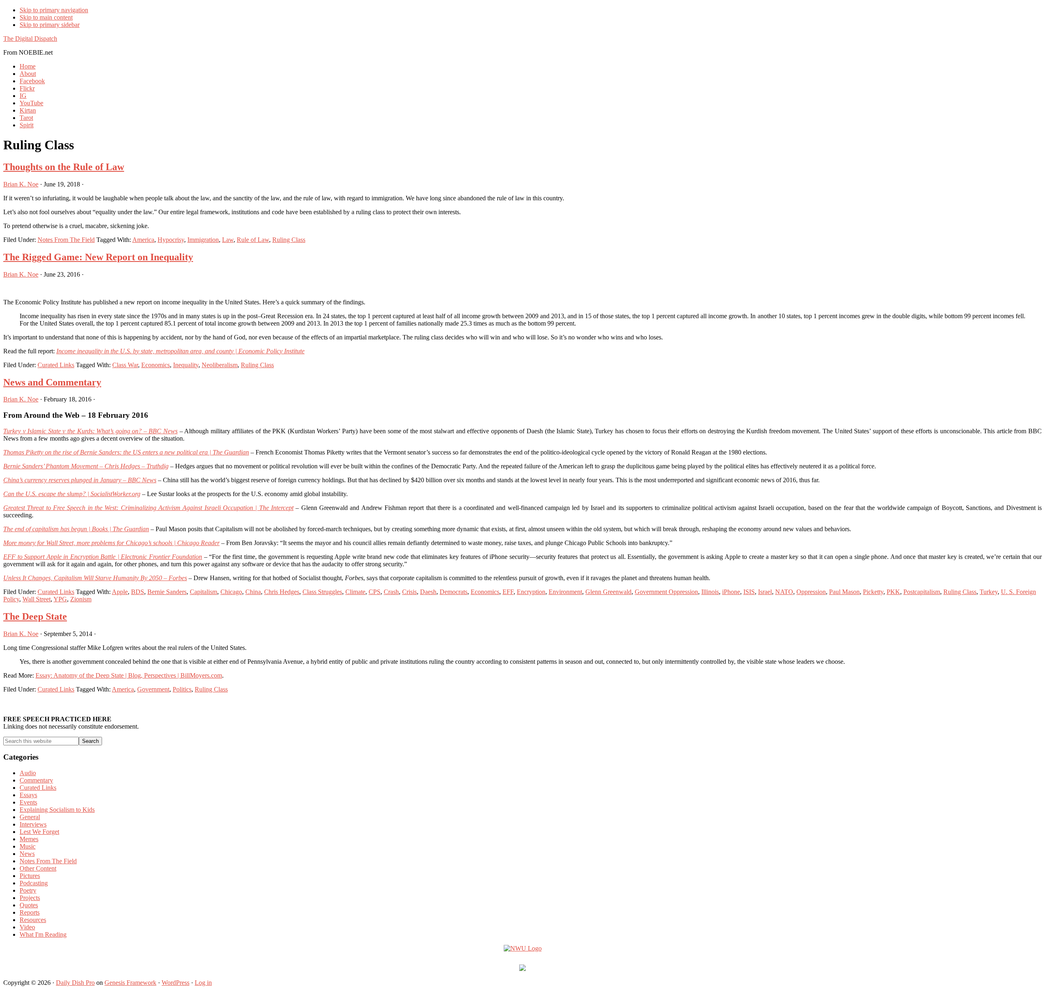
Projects (30, 897)
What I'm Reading (43, 934)
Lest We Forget (39, 831)
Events (28, 802)
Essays (28, 794)
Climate (355, 591)
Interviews (33, 824)
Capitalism (203, 591)
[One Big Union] (522, 968)
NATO (784, 591)
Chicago (231, 591)
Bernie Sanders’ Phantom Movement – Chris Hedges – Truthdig (86, 466)
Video (27, 927)
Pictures (30, 875)
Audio (28, 772)
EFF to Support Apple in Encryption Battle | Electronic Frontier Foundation (102, 556)
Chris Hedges (281, 591)
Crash (391, 591)
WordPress (175, 982)
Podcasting (34, 883)
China (253, 591)
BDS (137, 591)
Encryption (531, 591)
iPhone (731, 591)
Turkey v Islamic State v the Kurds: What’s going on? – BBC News (90, 431)
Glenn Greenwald (608, 591)
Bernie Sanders (167, 591)
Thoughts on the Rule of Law (63, 167)
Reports (30, 912)
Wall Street (36, 599)
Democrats (453, 591)
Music (28, 846)
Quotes (29, 905)
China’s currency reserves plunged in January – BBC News (79, 480)
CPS (374, 591)
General (30, 816)
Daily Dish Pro (75, 982)
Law (227, 239)
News (27, 853)
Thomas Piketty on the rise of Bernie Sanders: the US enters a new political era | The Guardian (126, 452)
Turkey (989, 591)
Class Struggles (322, 591)
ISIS (749, 591)
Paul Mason (844, 591)
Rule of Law (253, 239)
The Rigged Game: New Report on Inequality (98, 257)
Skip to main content (46, 17)
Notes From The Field (66, 239)
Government (153, 689)
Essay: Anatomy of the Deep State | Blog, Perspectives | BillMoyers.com (129, 675)
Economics (155, 364)
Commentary (36, 780)
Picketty (873, 591)
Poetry (28, 890)
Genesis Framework (130, 982)
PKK (893, 591)
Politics (182, 689)
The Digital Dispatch (30, 38)
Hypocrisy (171, 239)
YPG (60, 599)
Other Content (38, 868)
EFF (508, 591)
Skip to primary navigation (54, 10)
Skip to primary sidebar (50, 24)
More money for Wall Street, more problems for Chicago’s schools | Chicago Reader (111, 542)
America (143, 239)
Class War (125, 364)
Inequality (185, 364)
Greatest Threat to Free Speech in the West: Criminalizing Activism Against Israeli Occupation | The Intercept (148, 507)
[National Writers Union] (523, 948)
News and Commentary (52, 382)
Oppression (811, 591)
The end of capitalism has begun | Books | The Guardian (76, 528)
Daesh (428, 591)
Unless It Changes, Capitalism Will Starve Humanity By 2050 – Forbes (95, 577)
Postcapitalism (921, 591)
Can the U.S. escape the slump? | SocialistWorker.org (71, 493)
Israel (765, 591)
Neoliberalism (220, 364)
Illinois (710, 591)
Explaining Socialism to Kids (57, 809)
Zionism (80, 599)
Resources (33, 919)
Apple (120, 591)
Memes (29, 839)
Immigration (203, 239)
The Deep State (35, 616)
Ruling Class (288, 239)
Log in (203, 982)
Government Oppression (666, 591)
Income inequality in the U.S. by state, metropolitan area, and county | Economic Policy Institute (180, 351)
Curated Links (56, 364)
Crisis (409, 591)
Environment (565, 591)
